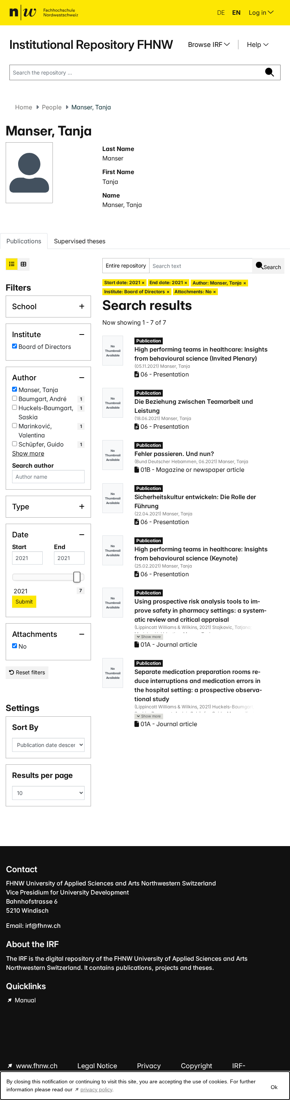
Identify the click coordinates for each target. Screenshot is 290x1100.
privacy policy (96, 1089)
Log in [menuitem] (258, 12)
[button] (148, 637)
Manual (24, 1000)
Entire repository (126, 265)
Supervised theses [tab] (79, 241)
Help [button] (255, 44)
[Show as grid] (23, 264)
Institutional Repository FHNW (91, 44)
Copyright (197, 1066)
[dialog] (145, 1085)
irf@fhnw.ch (43, 925)
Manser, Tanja (122, 204)
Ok (274, 1087)
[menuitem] (212, 45)
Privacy (150, 1066)
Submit (24, 601)
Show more (28, 453)
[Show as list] (12, 264)
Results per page (42, 775)
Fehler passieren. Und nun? (174, 453)
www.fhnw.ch (36, 1066)
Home (23, 107)
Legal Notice (98, 1066)
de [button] (221, 12)
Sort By (25, 727)
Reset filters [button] (29, 672)
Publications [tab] (23, 241)
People (52, 107)
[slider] (76, 577)
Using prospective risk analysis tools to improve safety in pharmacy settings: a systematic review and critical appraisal (200, 610)
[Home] (43, 12)
